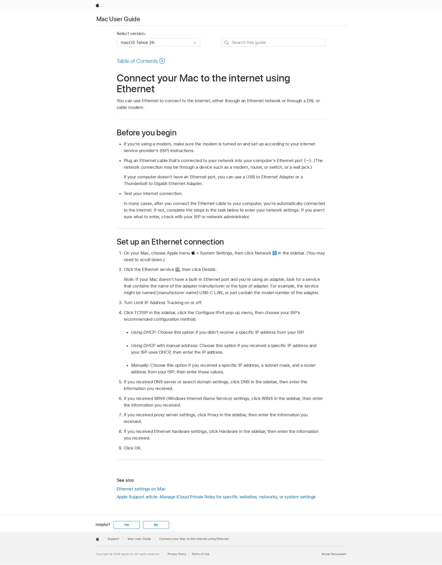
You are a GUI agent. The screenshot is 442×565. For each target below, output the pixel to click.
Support (113, 539)
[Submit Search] (226, 42)
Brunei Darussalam (334, 554)
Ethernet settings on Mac (141, 488)
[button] (141, 60)
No (156, 525)
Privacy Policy (177, 554)
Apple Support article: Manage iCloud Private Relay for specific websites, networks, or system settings (216, 496)
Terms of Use (200, 554)
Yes (126, 525)
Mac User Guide (118, 19)
